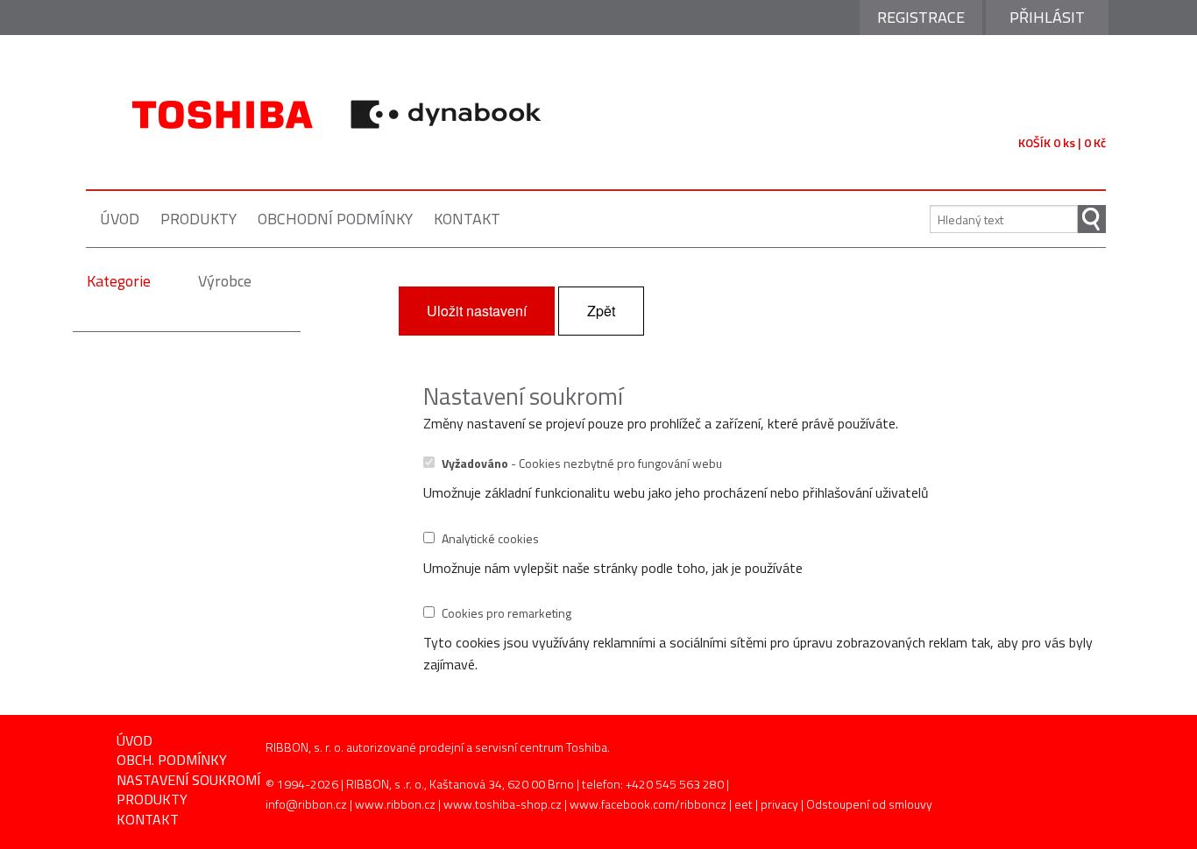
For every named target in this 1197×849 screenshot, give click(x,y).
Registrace (921, 17)
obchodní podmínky (335, 218)
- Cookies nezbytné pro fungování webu (582, 463)
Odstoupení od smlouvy (869, 804)
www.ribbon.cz (395, 804)
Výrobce (224, 281)
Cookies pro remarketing (506, 613)
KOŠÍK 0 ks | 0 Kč (1062, 142)
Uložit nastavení (477, 311)
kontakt (467, 218)
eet (743, 804)
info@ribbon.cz (306, 804)
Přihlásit (1047, 17)
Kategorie (119, 281)
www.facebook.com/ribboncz (648, 804)
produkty (198, 218)
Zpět (601, 311)
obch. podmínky (172, 759)
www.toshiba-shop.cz (502, 804)
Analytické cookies (490, 538)
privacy (779, 804)
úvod (119, 218)
